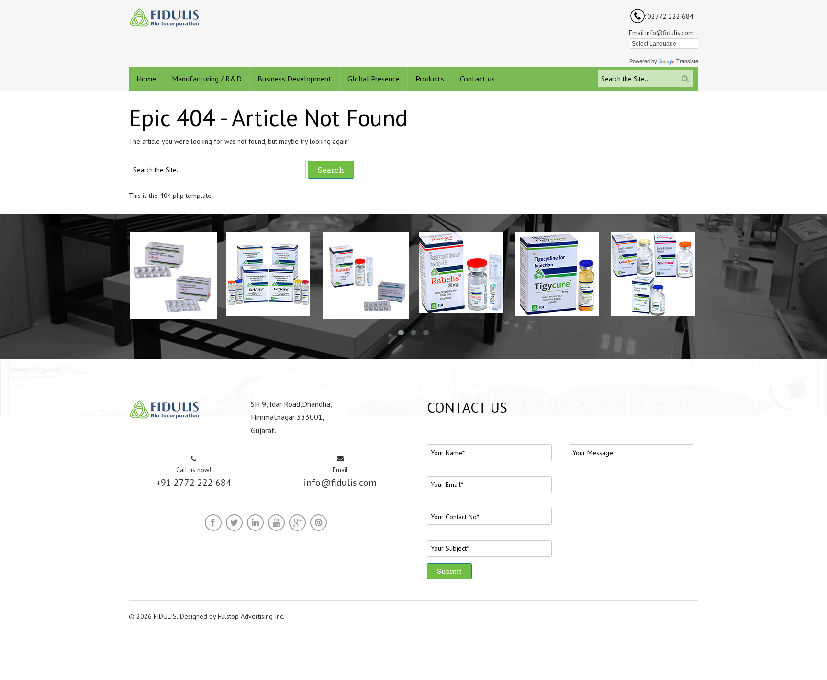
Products (429, 78)
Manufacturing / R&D (207, 78)
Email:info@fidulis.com (661, 32)
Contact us (477, 78)
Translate (687, 61)
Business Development (294, 78)
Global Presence (373, 78)
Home (146, 78)
